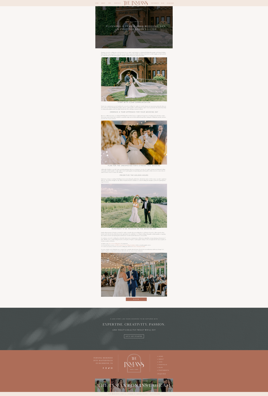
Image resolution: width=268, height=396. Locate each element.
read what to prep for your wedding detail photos (125, 245)
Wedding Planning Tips (134, 21)
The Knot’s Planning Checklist (138, 246)
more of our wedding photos (115, 243)
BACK (136, 299)
